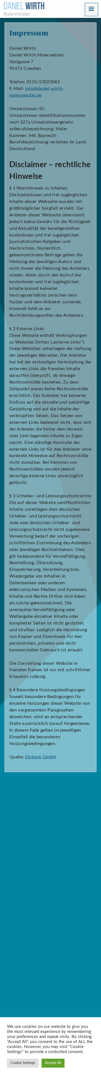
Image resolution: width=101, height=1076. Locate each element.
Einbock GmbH (40, 757)
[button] (91, 9)
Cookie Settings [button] (22, 1063)
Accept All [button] (53, 1063)
